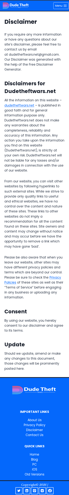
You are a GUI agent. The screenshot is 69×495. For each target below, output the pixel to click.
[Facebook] (50, 490)
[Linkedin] (26, 490)
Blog (34, 459)
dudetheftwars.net (19, 105)
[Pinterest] (34, 490)
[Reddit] (42, 490)
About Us (35, 420)
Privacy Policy (34, 425)
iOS (34, 469)
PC (34, 464)
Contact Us (34, 435)
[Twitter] (18, 490)
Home (34, 454)
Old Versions (34, 474)
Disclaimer (34, 430)
